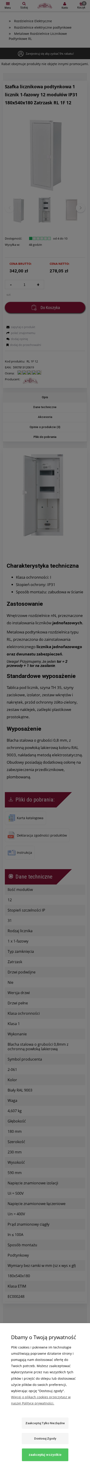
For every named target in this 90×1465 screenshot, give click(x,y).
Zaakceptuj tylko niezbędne (45, 1423)
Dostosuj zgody (45, 1438)
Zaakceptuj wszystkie (45, 1455)
